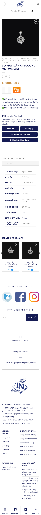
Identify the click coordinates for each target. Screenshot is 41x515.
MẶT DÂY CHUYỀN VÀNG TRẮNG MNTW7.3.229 (10, 263)
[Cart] (38, 4)
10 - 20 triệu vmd (16, 119)
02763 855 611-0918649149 (15, 411)
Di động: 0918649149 (20, 352)
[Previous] (1, 258)
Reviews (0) (8, 163)
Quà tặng (5, 446)
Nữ (23, 188)
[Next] (39, 258)
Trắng (24, 218)
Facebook (15, 513)
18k (23, 213)
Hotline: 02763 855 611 (20, 341)
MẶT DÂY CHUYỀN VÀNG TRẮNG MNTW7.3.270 (30, 263)
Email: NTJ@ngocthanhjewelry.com (21, 363)
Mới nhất (5, 450)
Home (4, 58)
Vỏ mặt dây (15, 60)
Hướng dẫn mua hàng (19, 140)
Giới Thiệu (5, 442)
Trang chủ (6, 438)
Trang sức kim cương (19, 58)
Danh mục (5, 513)
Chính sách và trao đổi (20, 134)
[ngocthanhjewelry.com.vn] (20, 4)
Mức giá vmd (28, 60)
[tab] (20, 158)
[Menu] (4, 4)
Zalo (25, 513)
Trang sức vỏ (30, 121)
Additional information (14, 158)
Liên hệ (10, 129)
